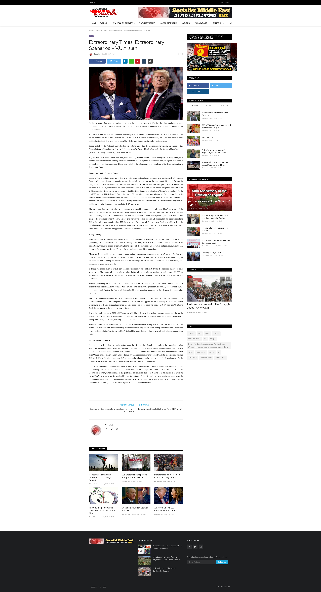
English (226, 2)
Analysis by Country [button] (123, 23)
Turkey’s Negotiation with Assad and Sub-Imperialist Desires (215, 216)
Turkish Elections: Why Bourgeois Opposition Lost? (216, 241)
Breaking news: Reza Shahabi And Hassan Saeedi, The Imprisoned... (206, 306)
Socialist (97, 54)
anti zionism (192, 358)
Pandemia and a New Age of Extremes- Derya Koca (167, 476)
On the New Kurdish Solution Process (135, 509)
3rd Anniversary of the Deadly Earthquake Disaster (165, 569)
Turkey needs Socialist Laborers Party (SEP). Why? (160, 409)
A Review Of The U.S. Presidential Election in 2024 (167, 509)
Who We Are (207, 138)
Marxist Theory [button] (147, 23)
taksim (211, 352)
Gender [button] (186, 23)
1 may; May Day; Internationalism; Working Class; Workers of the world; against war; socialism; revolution (208, 345)
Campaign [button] (218, 23)
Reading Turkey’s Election (213, 253)
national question (194, 339)
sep (205, 339)
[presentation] (222, 279)
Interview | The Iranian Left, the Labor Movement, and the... (215, 163)
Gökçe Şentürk (94, 484)
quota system (201, 352)
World (110, 30)
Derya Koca (158, 481)
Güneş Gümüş (126, 514)
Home (93, 23)
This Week (194, 105)
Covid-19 (216, 333)
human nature (220, 358)
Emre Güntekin (94, 517)
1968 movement (206, 358)
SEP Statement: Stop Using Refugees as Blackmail (134, 476)
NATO (190, 352)
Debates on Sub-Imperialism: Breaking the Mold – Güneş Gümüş (112, 410)
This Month (209, 105)
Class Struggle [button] (168, 23)
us (219, 352)
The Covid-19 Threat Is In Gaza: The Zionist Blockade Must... (102, 511)
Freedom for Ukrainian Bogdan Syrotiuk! (215, 114)
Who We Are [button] (201, 23)
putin (199, 333)
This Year (224, 105)
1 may (207, 333)
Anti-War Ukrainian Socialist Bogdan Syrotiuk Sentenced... (214, 151)
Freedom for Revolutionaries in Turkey (215, 229)
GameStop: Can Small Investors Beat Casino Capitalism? (167, 547)
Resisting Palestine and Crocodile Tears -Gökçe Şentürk (100, 477)
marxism (191, 333)
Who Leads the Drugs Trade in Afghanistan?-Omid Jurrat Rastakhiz (167, 558)
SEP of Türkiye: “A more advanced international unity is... (216, 126)
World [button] (103, 23)
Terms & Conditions (223, 587)
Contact (93, 2)
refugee (212, 339)
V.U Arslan (205, 255)
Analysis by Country (101, 30)
